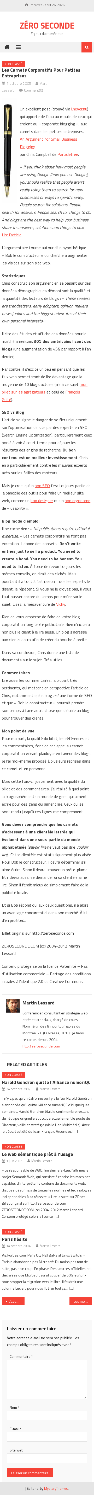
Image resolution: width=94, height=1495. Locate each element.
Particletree (67, 154)
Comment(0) (33, 90)
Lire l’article (11, 235)
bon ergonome (77, 500)
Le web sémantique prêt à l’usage (37, 1154)
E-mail (16, 1429)
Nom (14, 1407)
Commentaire (21, 1356)
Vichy (60, 604)
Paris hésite (14, 1239)
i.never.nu (79, 109)
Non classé (13, 63)
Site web (17, 1450)
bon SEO (42, 485)
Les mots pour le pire (83, 1301)
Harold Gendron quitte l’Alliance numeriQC (46, 1082)
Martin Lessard (38, 1002)
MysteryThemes (56, 1488)
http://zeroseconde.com (41, 1046)
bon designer (42, 500)
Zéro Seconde (47, 25)
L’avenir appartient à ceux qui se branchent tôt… (16, 1301)
